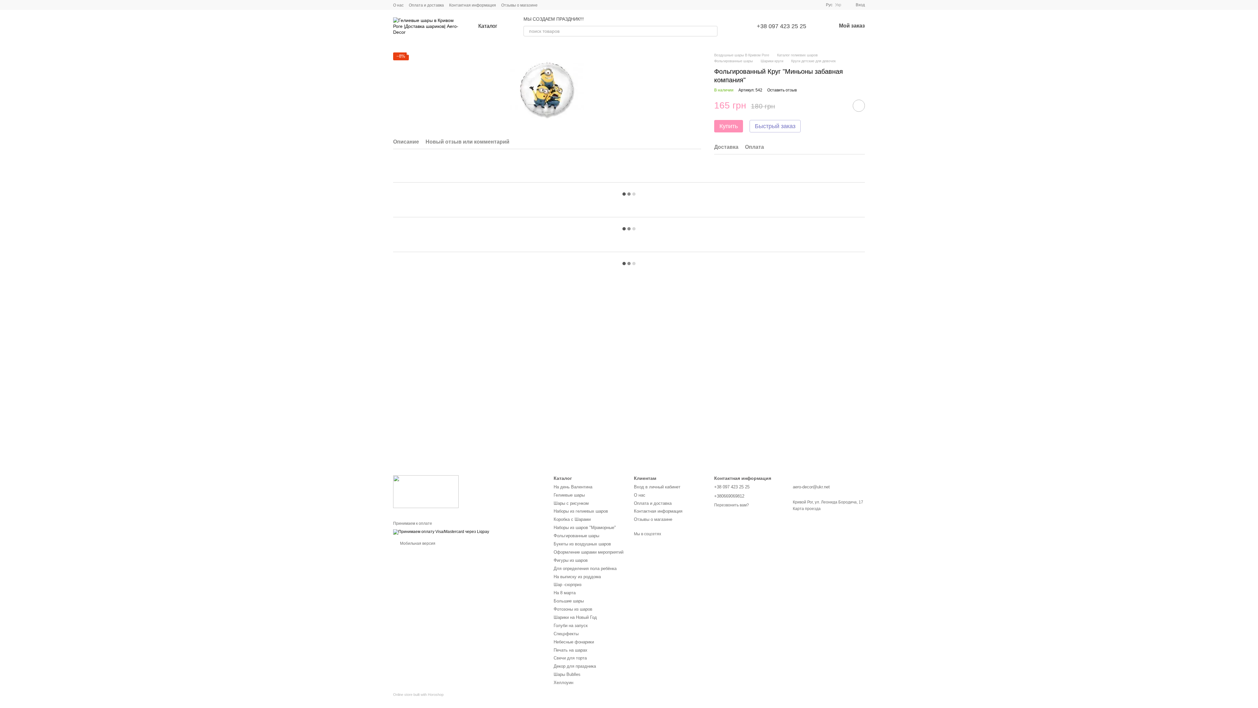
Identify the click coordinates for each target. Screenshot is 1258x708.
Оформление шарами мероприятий (588, 552)
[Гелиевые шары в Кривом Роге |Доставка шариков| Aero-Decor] (426, 491)
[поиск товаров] (712, 31)
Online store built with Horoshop (418, 695)
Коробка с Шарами (572, 519)
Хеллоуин (563, 682)
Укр (838, 5)
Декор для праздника (575, 666)
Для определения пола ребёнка (585, 568)
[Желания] (736, 26)
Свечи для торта (570, 658)
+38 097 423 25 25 (781, 26)
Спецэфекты (566, 633)
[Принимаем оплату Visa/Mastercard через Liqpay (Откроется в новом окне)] (441, 531)
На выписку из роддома (577, 576)
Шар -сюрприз (567, 584)
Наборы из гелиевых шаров (581, 511)
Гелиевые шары (569, 495)
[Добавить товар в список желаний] (859, 106)
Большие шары (569, 601)
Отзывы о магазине (519, 5)
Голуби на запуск (571, 625)
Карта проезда (807, 508)
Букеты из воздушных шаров (582, 543)
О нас (398, 5)
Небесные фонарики (574, 641)
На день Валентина (573, 486)
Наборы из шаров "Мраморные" (585, 527)
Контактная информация (472, 5)
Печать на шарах (570, 650)
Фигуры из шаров (571, 560)
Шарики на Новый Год (575, 617)
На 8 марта (565, 592)
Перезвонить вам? (731, 505)
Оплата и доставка (426, 5)
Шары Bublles (567, 674)
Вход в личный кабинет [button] (657, 486)
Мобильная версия (417, 543)
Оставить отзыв (782, 90)
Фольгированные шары (576, 535)
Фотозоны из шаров (573, 609)
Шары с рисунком (571, 503)
